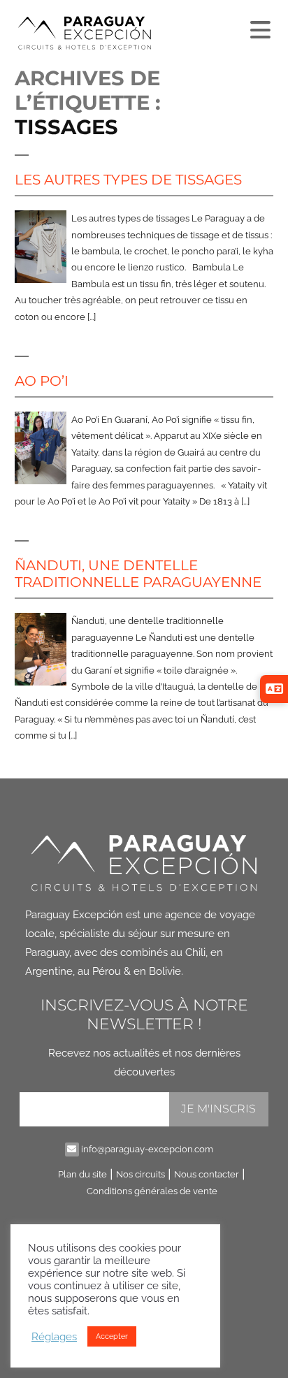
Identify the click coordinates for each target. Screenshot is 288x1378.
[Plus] (258, 26)
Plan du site (82, 1174)
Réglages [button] (54, 1336)
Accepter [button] (112, 1336)
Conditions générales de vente (152, 1191)
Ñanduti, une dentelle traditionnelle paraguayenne (138, 573)
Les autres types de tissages (128, 179)
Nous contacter (206, 1174)
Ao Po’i (42, 380)
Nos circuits (140, 1174)
